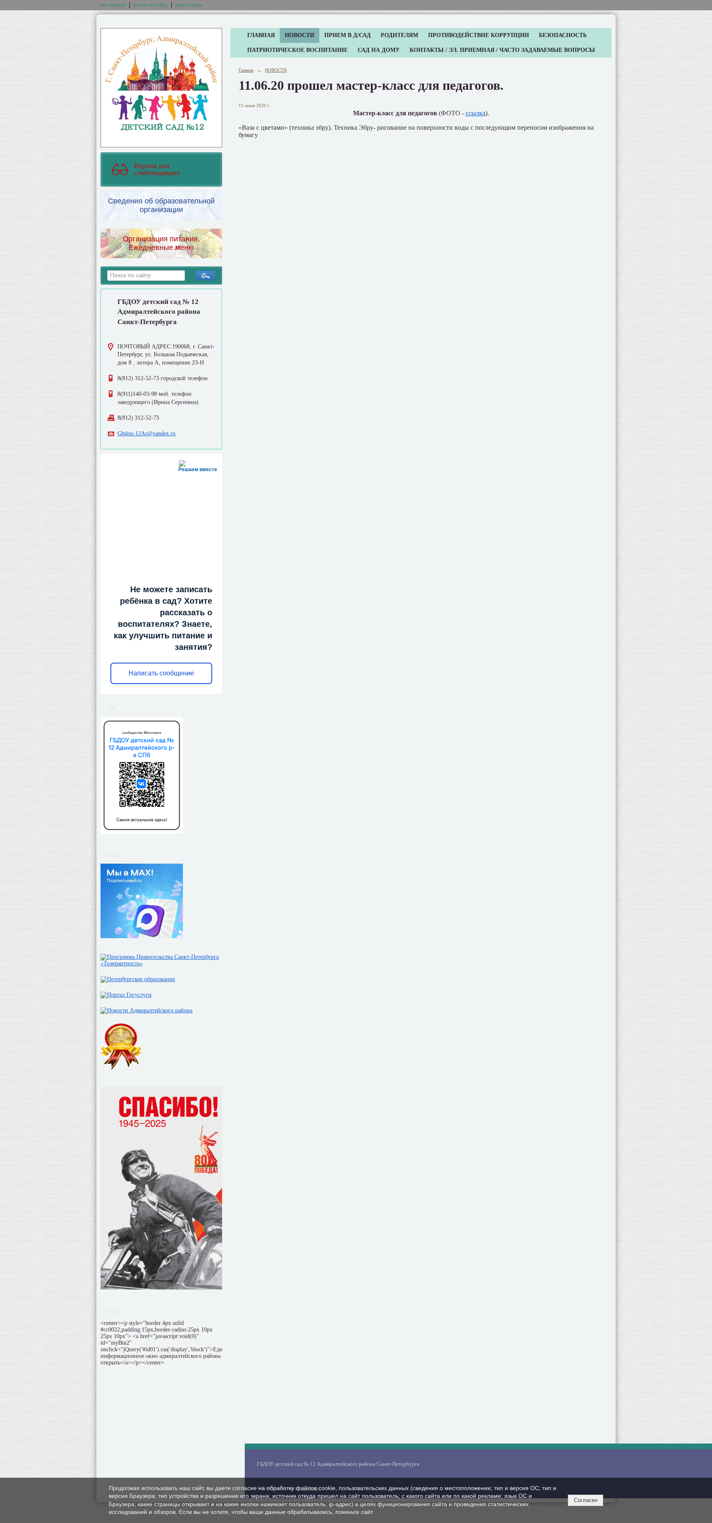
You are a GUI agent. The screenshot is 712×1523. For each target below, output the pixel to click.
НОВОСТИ (299, 35)
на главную (113, 5)
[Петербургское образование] (138, 977)
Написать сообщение (161, 673)
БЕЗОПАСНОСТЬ (563, 35)
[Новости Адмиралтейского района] (146, 1009)
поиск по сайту (150, 5)
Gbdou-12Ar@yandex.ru (146, 433)
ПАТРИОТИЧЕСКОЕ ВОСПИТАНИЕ (297, 50)
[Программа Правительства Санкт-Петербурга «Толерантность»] (161, 958)
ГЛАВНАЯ (261, 35)
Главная (246, 70)
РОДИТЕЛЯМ (399, 35)
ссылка (475, 113)
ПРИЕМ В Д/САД (347, 35)
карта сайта (188, 5)
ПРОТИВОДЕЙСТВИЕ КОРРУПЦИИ (478, 35)
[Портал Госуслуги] (126, 993)
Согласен (585, 1500)
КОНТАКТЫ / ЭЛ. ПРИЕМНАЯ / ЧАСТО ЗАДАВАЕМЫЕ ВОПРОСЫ (502, 50)
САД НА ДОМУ (379, 50)
